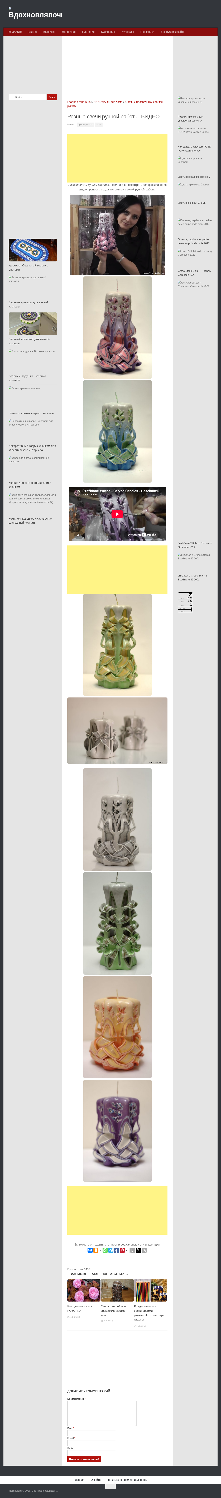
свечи (98, 124)
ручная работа (85, 124)
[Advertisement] (117, 64)
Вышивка (49, 31)
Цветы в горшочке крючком (194, 176)
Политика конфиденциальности (127, 1479)
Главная (79, 1479)
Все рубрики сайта (173, 31)
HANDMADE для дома (108, 101)
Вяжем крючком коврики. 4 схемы (31, 413)
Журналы (128, 31)
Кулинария (108, 31)
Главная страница (79, 101)
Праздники (147, 31)
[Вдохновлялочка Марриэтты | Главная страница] (35, 14)
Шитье (32, 31)
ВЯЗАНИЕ (15, 31)
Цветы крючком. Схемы (192, 202)
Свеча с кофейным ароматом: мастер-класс (113, 1311)
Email (71, 1438)
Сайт (70, 1448)
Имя (70, 1428)
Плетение (88, 31)
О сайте (96, 1479)
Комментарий (76, 1398)
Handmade (69, 31)
